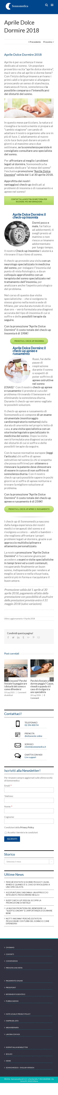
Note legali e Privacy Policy (18, 1011)
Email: (8, 782)
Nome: (8, 803)
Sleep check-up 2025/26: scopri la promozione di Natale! (39, 685)
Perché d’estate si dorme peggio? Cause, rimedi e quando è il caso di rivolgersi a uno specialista (28, 881)
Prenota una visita (14, 965)
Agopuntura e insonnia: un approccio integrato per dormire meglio (15, 685)
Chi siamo (10, 945)
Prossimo (47, 41)
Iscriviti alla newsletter (17, 1044)
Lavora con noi (13, 1031)
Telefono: (8, 793)
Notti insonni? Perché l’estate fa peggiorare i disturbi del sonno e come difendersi (27, 918)
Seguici (9, 1051)
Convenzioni (12, 958)
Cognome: (9, 814)
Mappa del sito (12, 1018)
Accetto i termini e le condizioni (22, 829)
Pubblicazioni (12, 998)
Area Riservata (12, 1025)
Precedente (35, 41)
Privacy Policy (27, 824)
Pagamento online (14, 978)
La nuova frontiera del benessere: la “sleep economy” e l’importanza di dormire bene (29, 908)
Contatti (10, 951)
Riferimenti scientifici (15, 991)
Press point (11, 985)
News (8, 1058)
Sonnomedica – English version (20, 1065)
